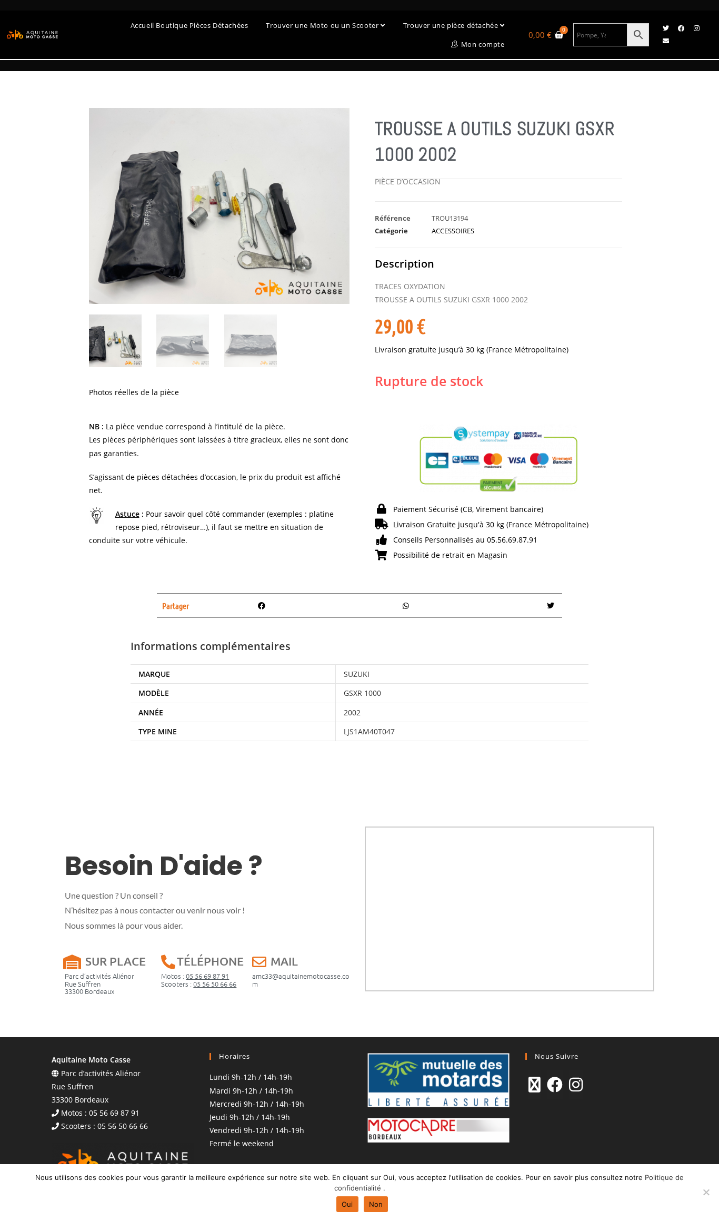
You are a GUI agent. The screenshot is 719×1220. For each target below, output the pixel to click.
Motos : (195, 976)
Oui (347, 1204)
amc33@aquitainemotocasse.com (300, 979)
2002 (352, 712)
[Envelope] (666, 41)
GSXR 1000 (362, 693)
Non (376, 1204)
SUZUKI (357, 674)
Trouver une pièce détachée (451, 25)
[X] (534, 1084)
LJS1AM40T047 (369, 731)
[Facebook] (681, 28)
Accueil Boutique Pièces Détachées (189, 25)
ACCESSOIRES (453, 230)
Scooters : (198, 984)
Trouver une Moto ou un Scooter (323, 25)
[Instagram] (696, 28)
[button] (262, 605)
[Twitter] (666, 28)
